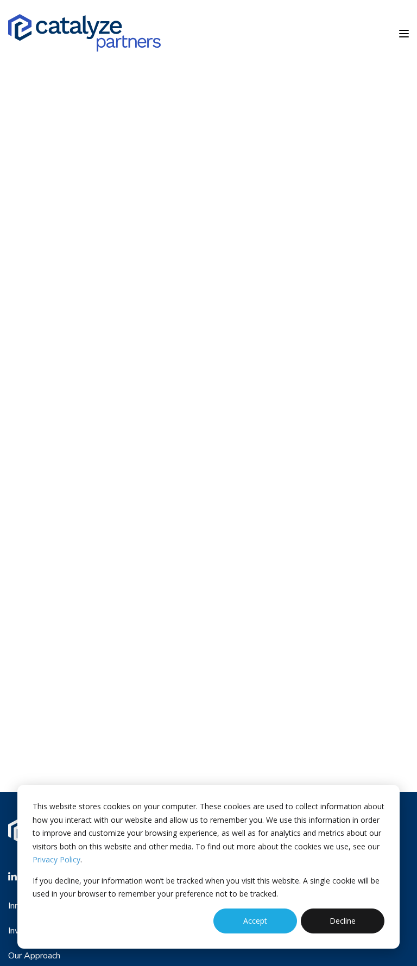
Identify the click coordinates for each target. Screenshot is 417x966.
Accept (255, 921)
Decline (343, 921)
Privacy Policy (56, 859)
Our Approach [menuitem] (34, 956)
